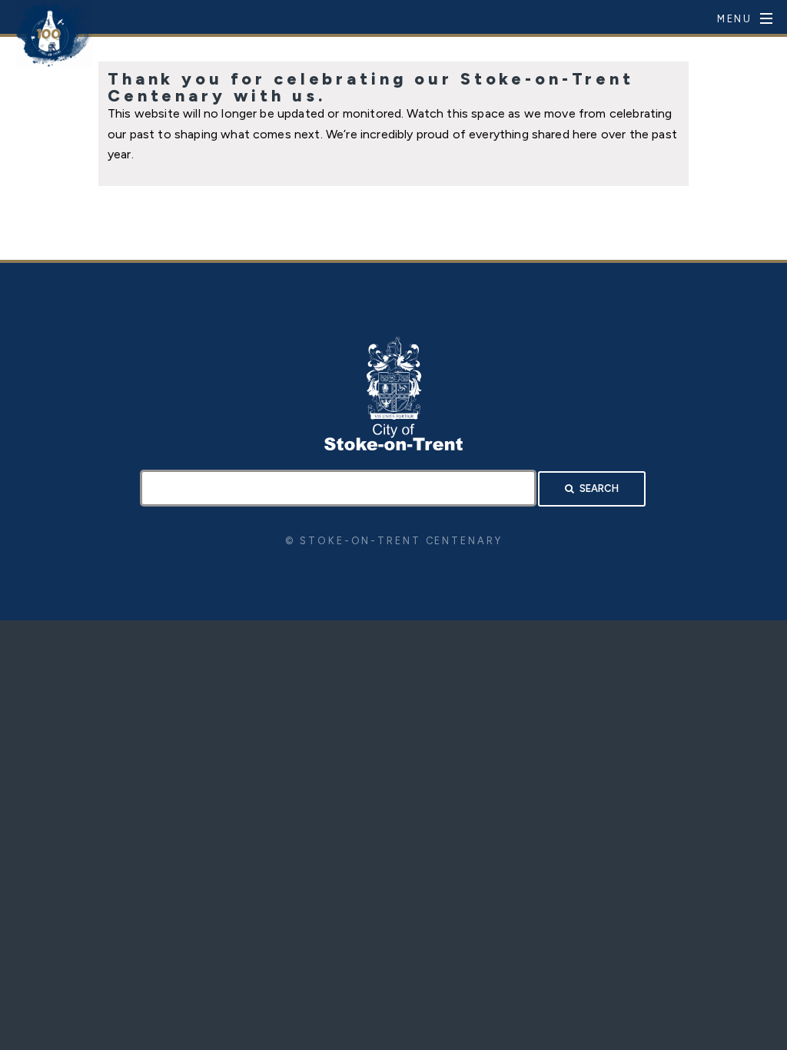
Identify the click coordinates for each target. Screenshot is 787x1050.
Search (599, 488)
